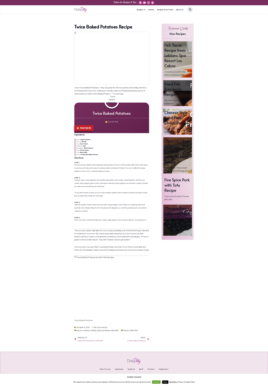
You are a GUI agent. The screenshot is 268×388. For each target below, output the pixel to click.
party (99, 330)
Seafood (131, 369)
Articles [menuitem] (151, 10)
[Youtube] (144, 2)
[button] (144, 9)
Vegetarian (163, 369)
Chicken (151, 369)
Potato (126, 330)
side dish (115, 330)
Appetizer (119, 369)
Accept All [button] (156, 382)
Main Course (105, 369)
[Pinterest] (152, 2)
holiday (93, 330)
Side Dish (134, 330)
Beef (141, 369)
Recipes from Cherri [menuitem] (165, 10)
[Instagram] (148, 2)
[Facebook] (140, 2)
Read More (173, 382)
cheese (86, 330)
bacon (79, 330)
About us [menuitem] (179, 10)
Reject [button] (165, 382)
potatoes (106, 330)
